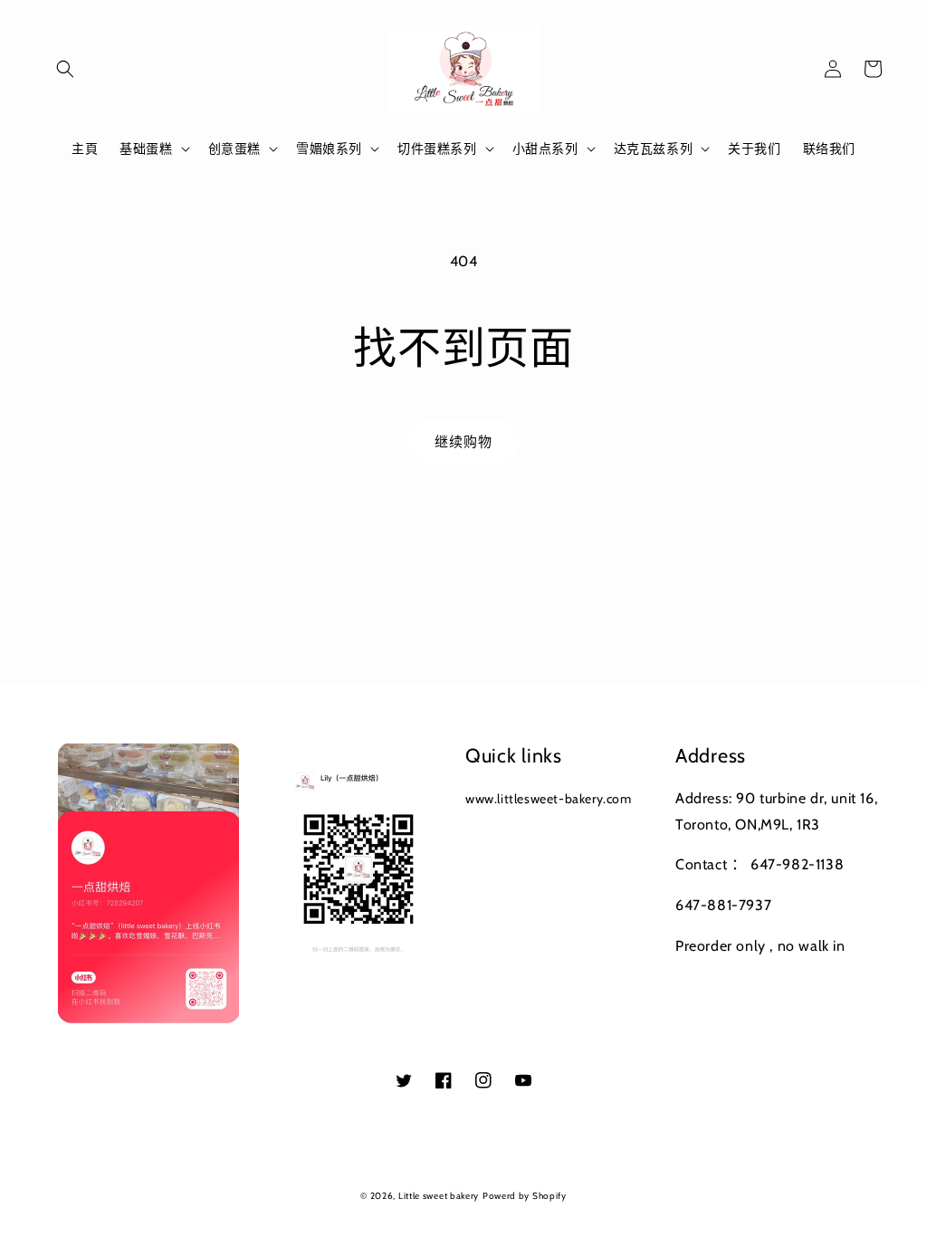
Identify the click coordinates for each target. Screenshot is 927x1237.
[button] (65, 69)
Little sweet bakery (438, 1196)
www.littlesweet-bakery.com (548, 799)
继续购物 (463, 442)
